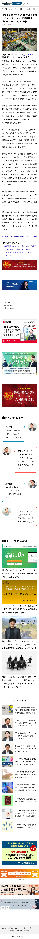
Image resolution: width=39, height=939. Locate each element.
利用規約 (26, 930)
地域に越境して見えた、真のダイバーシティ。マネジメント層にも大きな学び (19, 644)
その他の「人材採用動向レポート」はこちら (19, 236)
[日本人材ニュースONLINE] (7, 3)
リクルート (28, 55)
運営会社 (12, 930)
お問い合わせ (33, 928)
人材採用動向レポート (13, 308)
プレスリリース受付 (21, 928)
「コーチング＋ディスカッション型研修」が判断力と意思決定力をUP (19, 609)
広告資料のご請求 (7, 928)
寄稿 (8, 302)
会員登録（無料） (16, 3)
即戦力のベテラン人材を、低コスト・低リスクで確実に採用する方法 (19, 573)
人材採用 (9, 305)
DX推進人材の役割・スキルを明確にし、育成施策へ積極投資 (13, 490)
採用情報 (19, 930)
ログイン (26, 3)
